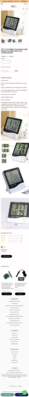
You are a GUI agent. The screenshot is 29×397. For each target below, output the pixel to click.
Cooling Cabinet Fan (14, 320)
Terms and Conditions (14, 339)
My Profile (14, 354)
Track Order (14, 362)
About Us (14, 333)
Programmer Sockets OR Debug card (14, 305)
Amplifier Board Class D (14, 301)
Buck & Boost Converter (14, 318)
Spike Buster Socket (14, 314)
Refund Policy (14, 341)
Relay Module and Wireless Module (14, 316)
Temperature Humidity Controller (14, 322)
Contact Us (14, 335)
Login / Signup (14, 351)
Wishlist (14, 356)
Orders (14, 358)
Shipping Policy (14, 343)
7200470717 (17, 370)
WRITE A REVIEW (6, 256)
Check (16, 70)
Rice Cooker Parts (14, 312)
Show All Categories (14, 325)
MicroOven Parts (14, 307)
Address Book (14, 360)
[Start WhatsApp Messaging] (24, 392)
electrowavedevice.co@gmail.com (14, 372)
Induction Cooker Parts (14, 310)
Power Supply (14, 303)
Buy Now (22, 394)
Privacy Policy (14, 337)
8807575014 (11, 370)
